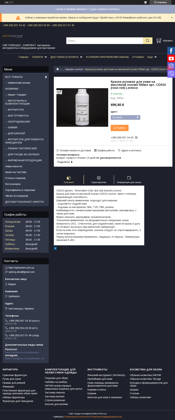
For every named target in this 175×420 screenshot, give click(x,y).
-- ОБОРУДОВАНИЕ (17, 121)
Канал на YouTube (15, 172)
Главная (23, 56)
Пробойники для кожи (100, 379)
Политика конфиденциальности (106, 417)
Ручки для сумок (12, 379)
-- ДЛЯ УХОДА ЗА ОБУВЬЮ (22, 154)
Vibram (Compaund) (16, 195)
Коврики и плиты (97, 389)
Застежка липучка (55, 392)
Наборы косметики (140, 397)
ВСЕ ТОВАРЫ (14, 76)
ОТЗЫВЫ (138, 56)
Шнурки (134, 389)
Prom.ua (102, 413)
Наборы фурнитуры (14, 397)
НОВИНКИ (11, 88)
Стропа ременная (55, 400)
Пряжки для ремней (14, 382)
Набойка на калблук (56, 382)
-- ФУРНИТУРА (14, 109)
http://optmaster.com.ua (21, 267)
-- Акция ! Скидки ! (16, 94)
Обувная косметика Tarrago (145, 379)
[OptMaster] (32, 36)
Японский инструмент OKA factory (106, 375)
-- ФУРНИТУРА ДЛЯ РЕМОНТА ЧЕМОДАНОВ (24, 141)
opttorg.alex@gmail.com (22, 272)
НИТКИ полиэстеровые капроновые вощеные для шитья (63, 387)
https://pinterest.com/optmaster (22, 352)
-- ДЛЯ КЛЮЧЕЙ (15, 133)
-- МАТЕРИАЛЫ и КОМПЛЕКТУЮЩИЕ (17, 102)
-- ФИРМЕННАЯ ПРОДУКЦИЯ (23, 160)
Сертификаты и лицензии (20, 190)
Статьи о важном (15, 178)
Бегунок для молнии (56, 404)
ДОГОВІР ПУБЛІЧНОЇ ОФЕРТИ (24, 201)
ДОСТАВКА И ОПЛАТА (64, 56)
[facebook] (55, 249)
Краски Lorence (74, 69)
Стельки (134, 393)
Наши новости (13, 166)
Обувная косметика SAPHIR (145, 375)
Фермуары (8, 386)
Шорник (92, 393)
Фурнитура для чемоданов (18, 401)
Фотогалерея (13, 184)
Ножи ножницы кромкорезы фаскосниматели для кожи (103, 384)
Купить (121, 127)
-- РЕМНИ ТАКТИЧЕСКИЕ (21, 148)
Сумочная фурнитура (15, 375)
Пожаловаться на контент (76, 417)
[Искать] (147, 40)
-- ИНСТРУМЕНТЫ (17, 115)
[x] (59, 249)
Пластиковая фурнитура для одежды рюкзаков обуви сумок (20, 392)
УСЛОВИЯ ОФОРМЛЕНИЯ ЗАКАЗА (107, 56)
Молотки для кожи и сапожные (105, 397)
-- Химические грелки (17, 82)
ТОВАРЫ (37, 56)
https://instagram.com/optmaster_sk (24, 358)
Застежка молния (54, 396)
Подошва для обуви (56, 378)
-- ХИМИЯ (11, 127)
